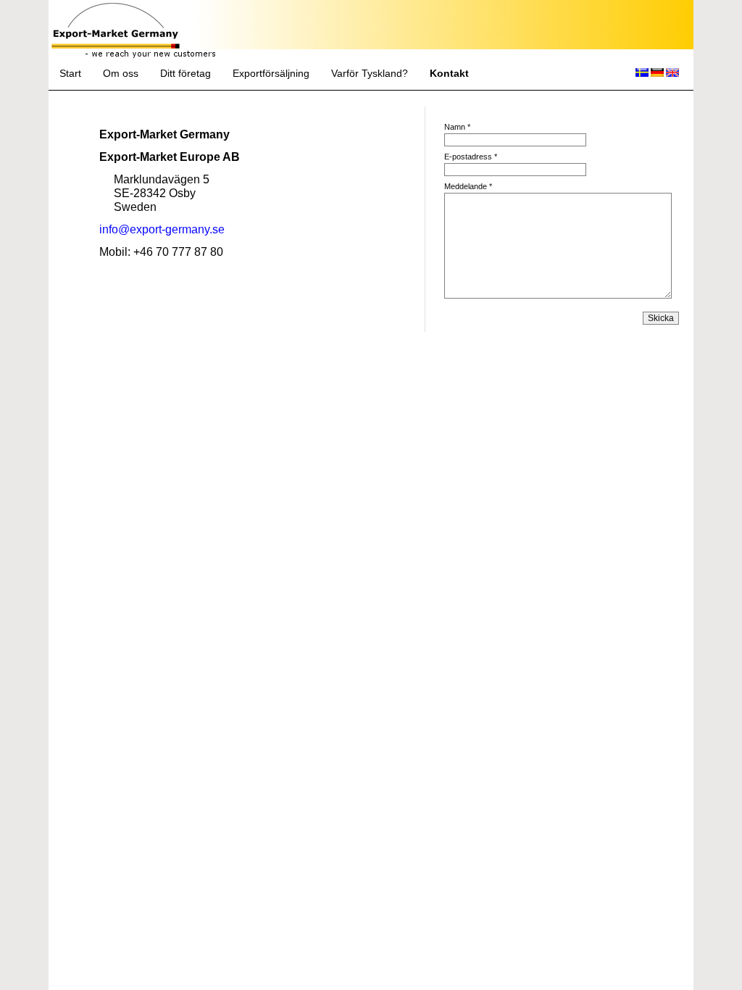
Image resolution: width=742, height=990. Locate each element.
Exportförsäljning (271, 73)
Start (70, 73)
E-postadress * (470, 156)
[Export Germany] (115, 43)
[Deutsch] (657, 74)
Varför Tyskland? (369, 73)
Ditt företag (185, 73)
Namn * (457, 126)
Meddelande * (468, 186)
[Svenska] (642, 74)
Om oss (120, 73)
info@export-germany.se (162, 229)
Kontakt (449, 73)
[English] (672, 74)
